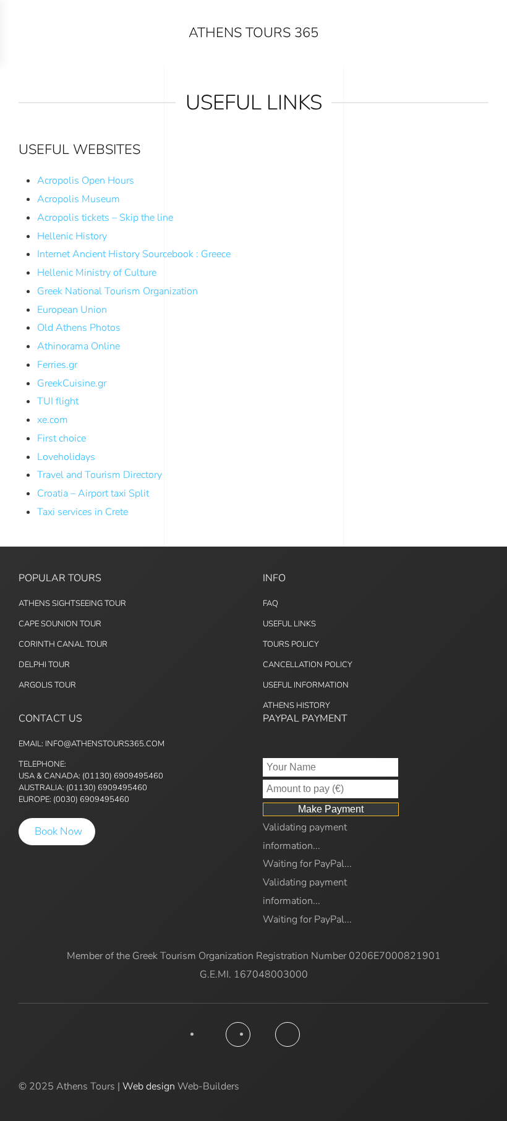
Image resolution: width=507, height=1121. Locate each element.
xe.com (52, 420)
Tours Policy (291, 644)
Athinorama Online (78, 346)
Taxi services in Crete (82, 512)
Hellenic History (72, 236)
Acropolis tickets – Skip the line (105, 217)
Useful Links (289, 623)
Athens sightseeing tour (72, 603)
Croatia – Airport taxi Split (93, 493)
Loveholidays (66, 457)
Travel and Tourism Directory (99, 475)
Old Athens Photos (79, 328)
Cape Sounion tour (60, 623)
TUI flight (58, 401)
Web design (148, 1086)
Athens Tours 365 (253, 32)
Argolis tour (47, 685)
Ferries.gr (57, 365)
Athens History (296, 705)
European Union (72, 310)
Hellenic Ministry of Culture (96, 272)
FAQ (270, 603)
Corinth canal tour (63, 644)
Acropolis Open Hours (85, 180)
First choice (61, 438)
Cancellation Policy (307, 664)
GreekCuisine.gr (71, 383)
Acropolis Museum (78, 199)
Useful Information (306, 685)
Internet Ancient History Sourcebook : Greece (134, 254)
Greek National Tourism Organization (117, 291)
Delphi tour (44, 664)
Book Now (58, 831)
